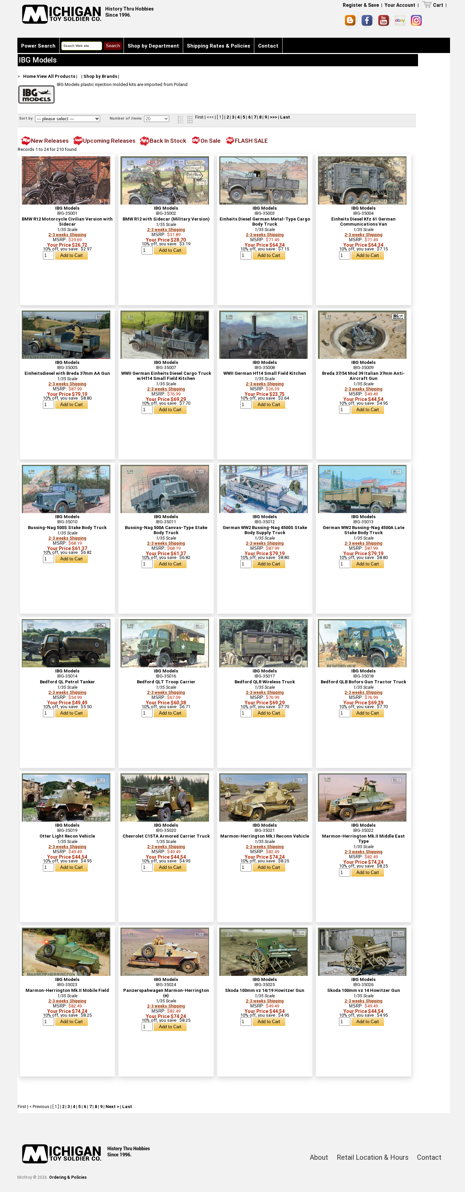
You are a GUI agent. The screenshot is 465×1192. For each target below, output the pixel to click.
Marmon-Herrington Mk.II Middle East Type (363, 839)
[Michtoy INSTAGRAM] (417, 21)
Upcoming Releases (109, 140)
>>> (273, 117)
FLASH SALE (251, 140)
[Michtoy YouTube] (384, 21)
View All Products (56, 76)
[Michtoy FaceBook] (368, 22)
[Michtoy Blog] (351, 22)
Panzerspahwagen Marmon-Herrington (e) (166, 993)
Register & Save (361, 5)
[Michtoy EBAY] (401, 21)
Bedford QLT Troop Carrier (166, 681)
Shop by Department (153, 46)
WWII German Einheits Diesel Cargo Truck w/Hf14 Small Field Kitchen (166, 376)
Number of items (126, 118)
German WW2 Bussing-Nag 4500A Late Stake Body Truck (363, 530)
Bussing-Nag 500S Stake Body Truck (67, 527)
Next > (112, 1106)
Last (285, 117)
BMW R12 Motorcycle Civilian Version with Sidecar (67, 221)
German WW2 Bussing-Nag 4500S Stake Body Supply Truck (265, 530)
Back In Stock (168, 140)
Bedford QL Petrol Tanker (67, 681)
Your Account (400, 5)
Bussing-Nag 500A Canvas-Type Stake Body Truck (166, 530)
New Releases (50, 140)
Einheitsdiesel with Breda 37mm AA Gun (67, 373)
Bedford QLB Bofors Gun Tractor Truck (363, 681)
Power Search (38, 46)
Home (29, 76)
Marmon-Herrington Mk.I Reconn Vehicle (264, 836)
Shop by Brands (100, 76)
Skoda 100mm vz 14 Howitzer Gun (363, 990)
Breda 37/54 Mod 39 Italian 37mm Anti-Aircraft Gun (363, 376)
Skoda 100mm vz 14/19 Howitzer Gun (264, 990)
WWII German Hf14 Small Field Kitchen (264, 373)
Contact (268, 46)
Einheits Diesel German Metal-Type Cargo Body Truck (265, 221)
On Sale (211, 140)
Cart (438, 5)
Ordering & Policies (68, 1177)
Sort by (26, 118)
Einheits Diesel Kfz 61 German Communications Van (363, 221)
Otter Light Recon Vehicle (67, 836)
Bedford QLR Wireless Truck (265, 681)
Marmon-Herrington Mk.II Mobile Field (67, 990)
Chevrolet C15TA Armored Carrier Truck (166, 836)
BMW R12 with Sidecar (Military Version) (166, 219)
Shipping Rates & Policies (218, 46)
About (319, 1157)
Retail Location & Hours (372, 1157)
